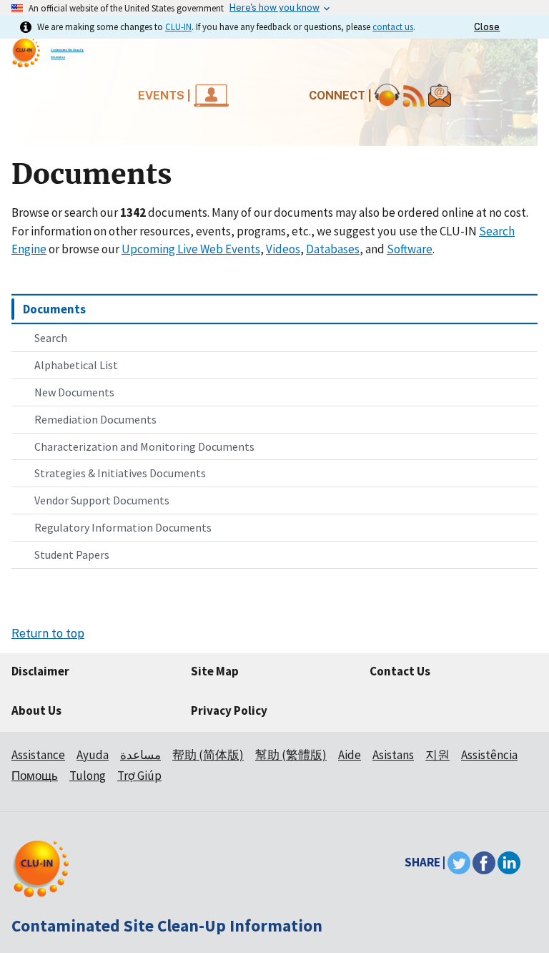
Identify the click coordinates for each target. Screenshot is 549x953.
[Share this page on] (509, 862)
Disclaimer (40, 671)
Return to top (47, 633)
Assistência (489, 755)
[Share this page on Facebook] (484, 862)
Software (409, 249)
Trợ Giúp (139, 775)
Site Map (215, 671)
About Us (36, 710)
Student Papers (71, 554)
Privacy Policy (229, 710)
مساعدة (140, 755)
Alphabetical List (76, 365)
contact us (392, 26)
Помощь (34, 775)
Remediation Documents (95, 419)
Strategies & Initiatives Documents (120, 473)
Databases (333, 249)
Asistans (393, 755)
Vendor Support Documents (101, 500)
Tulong (87, 775)
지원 (437, 755)
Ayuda (92, 755)
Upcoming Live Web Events (191, 249)
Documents (54, 309)
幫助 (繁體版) (291, 755)
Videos (283, 249)
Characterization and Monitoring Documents (144, 446)
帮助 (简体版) (208, 755)
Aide (349, 755)
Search (50, 338)
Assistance (38, 755)
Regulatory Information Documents (123, 527)
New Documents (74, 392)
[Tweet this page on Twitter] (458, 862)
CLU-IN (178, 26)
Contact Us (400, 671)
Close (487, 26)
